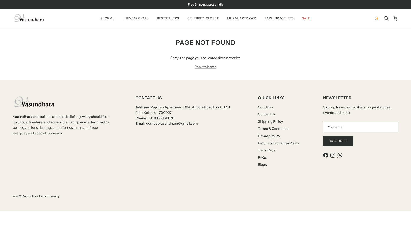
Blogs (262, 164)
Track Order (267, 150)
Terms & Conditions (273, 128)
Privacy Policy (269, 136)
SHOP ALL (108, 18)
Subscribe (338, 141)
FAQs (262, 157)
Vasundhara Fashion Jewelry (41, 196)
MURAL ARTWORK (241, 18)
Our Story (265, 107)
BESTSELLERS (168, 18)
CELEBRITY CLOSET (203, 18)
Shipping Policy (270, 121)
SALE (306, 18)
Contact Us (267, 114)
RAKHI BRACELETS (279, 18)
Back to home (205, 67)
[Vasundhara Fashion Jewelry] (29, 18)
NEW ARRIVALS (137, 18)
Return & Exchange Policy (278, 143)
